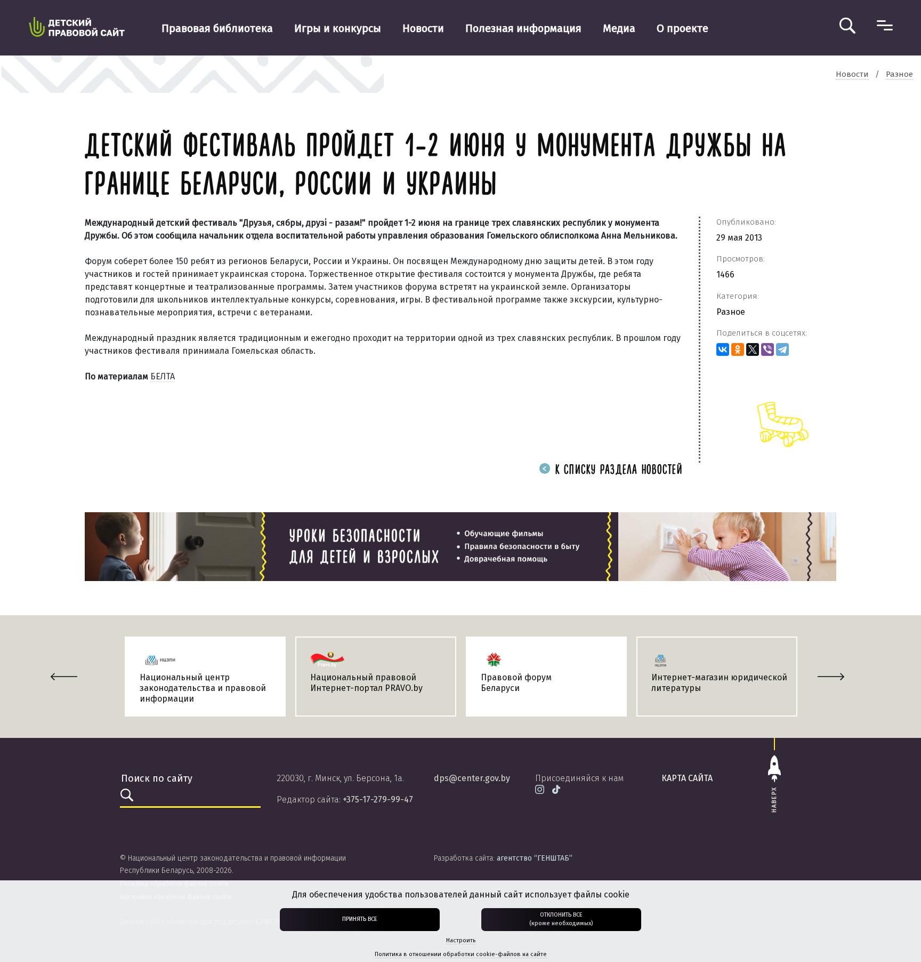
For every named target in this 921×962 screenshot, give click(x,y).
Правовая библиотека (217, 28)
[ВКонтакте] (722, 349)
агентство (534, 858)
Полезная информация (523, 28)
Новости (423, 28)
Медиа (619, 28)
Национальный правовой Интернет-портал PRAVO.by (366, 682)
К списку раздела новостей (617, 470)
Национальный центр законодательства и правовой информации (203, 688)
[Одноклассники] (737, 349)
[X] (752, 349)
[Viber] (767, 349)
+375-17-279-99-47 (378, 799)
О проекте (682, 28)
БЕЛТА (162, 376)
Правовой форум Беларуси (516, 682)
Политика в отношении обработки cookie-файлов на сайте (461, 954)
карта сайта (687, 778)
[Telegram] (782, 349)
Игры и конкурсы (337, 28)
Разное (730, 312)
